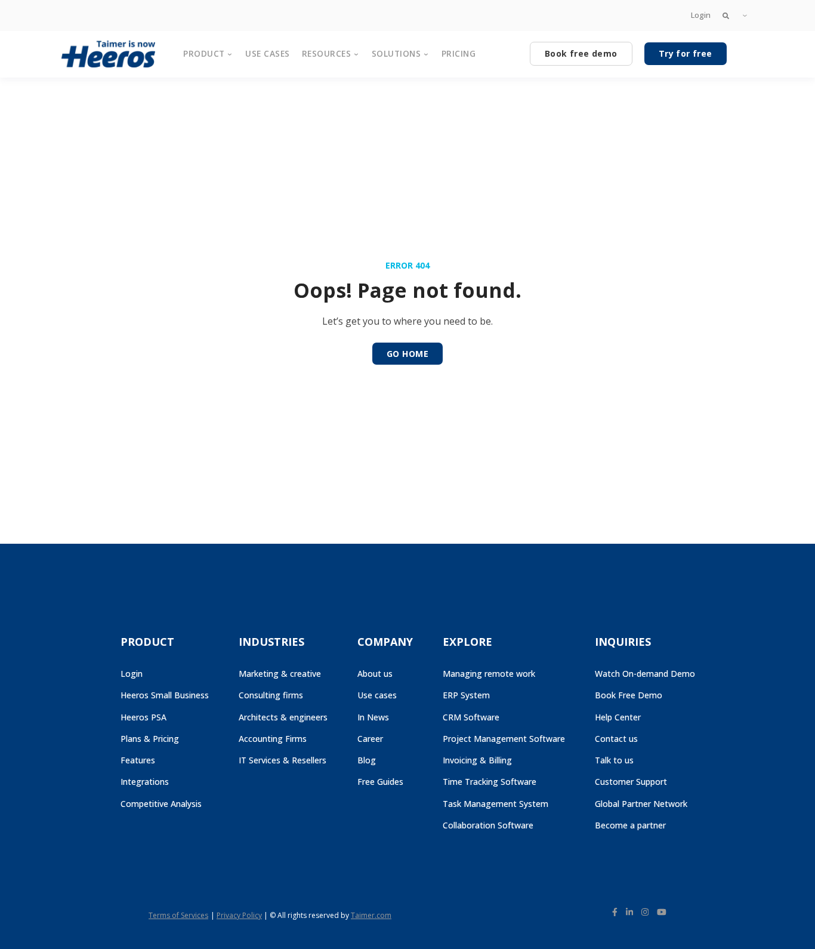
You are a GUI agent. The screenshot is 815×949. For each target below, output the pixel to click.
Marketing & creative (280, 673)
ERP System (466, 695)
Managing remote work (489, 673)
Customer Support (631, 782)
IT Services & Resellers (282, 760)
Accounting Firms (273, 739)
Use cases (377, 695)
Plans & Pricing (150, 739)
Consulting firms (271, 695)
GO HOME (407, 353)
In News (373, 717)
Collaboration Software (488, 825)
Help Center (618, 717)
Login (701, 15)
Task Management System (495, 804)
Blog (366, 760)
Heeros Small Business (165, 695)
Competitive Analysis (161, 804)
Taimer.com (371, 915)
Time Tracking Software (489, 782)
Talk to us (614, 760)
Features (138, 760)
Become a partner (630, 825)
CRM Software (471, 717)
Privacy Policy (239, 915)
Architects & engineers (283, 717)
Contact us (616, 739)
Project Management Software (504, 739)
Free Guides (380, 782)
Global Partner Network (641, 804)
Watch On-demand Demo (645, 673)
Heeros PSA (143, 717)
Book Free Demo (628, 695)
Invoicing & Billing (477, 760)
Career (370, 739)
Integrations (145, 782)
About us (375, 673)
